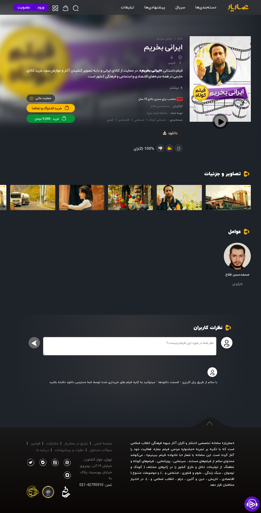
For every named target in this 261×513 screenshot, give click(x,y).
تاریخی (213, 479)
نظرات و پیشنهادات (69, 450)
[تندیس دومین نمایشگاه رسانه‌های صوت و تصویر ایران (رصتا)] (33, 492)
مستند (193, 461)
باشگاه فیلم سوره (157, 113)
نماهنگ (229, 467)
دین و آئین (195, 479)
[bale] (41, 462)
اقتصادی (124, 119)
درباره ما (42, 450)
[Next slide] (16, 201)
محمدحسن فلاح (159, 106)
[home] (238, 8)
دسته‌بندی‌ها (205, 7)
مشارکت (52, 443)
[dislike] (160, 148)
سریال (180, 7)
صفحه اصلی (103, 443)
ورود (40, 7)
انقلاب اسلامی (163, 479)
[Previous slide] (244, 201)
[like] (169, 148)
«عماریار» (228, 443)
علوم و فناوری (192, 473)
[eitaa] (54, 462)
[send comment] (34, 342)
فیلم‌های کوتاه (143, 461)
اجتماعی (139, 119)
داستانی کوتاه (157, 119)
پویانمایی (164, 461)
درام (180, 479)
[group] (228, 197)
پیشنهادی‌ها (154, 7)
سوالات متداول (100, 450)
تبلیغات (127, 7)
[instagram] (67, 475)
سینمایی (179, 461)
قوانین (36, 443)
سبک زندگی (213, 473)
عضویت (23, 7)
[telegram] (30, 462)
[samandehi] (66, 492)
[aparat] (66, 462)
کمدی (110, 119)
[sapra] (48, 492)
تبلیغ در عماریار (76, 443)
